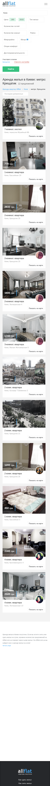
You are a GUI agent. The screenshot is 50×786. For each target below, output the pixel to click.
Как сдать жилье (25, 780)
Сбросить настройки (21, 62)
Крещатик (6, 62)
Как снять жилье (25, 783)
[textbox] (25, 12)
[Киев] (9, 4)
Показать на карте (36, 136)
